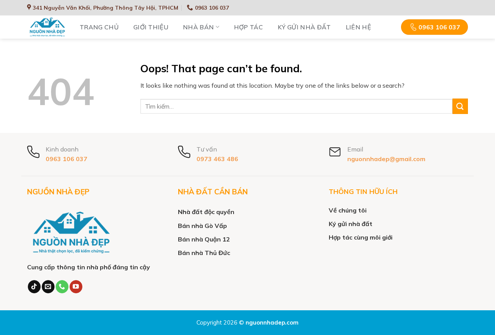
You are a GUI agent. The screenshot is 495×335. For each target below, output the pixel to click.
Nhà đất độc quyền (206, 212)
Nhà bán (198, 27)
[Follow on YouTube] (76, 286)
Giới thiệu (150, 27)
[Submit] (460, 106)
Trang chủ (99, 27)
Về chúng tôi (348, 210)
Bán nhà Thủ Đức (204, 253)
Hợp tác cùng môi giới (361, 237)
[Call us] (62, 286)
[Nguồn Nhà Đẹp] (47, 27)
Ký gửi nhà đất (304, 27)
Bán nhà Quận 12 (204, 239)
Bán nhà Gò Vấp (202, 226)
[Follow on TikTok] (34, 286)
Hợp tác (248, 27)
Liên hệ (358, 27)
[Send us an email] (48, 286)
